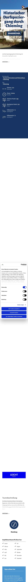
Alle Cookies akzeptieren (14, 308)
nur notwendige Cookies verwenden (14, 316)
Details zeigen (20, 304)
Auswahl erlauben (14, 312)
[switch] (25, 291)
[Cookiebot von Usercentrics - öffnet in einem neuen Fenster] (21, 265)
